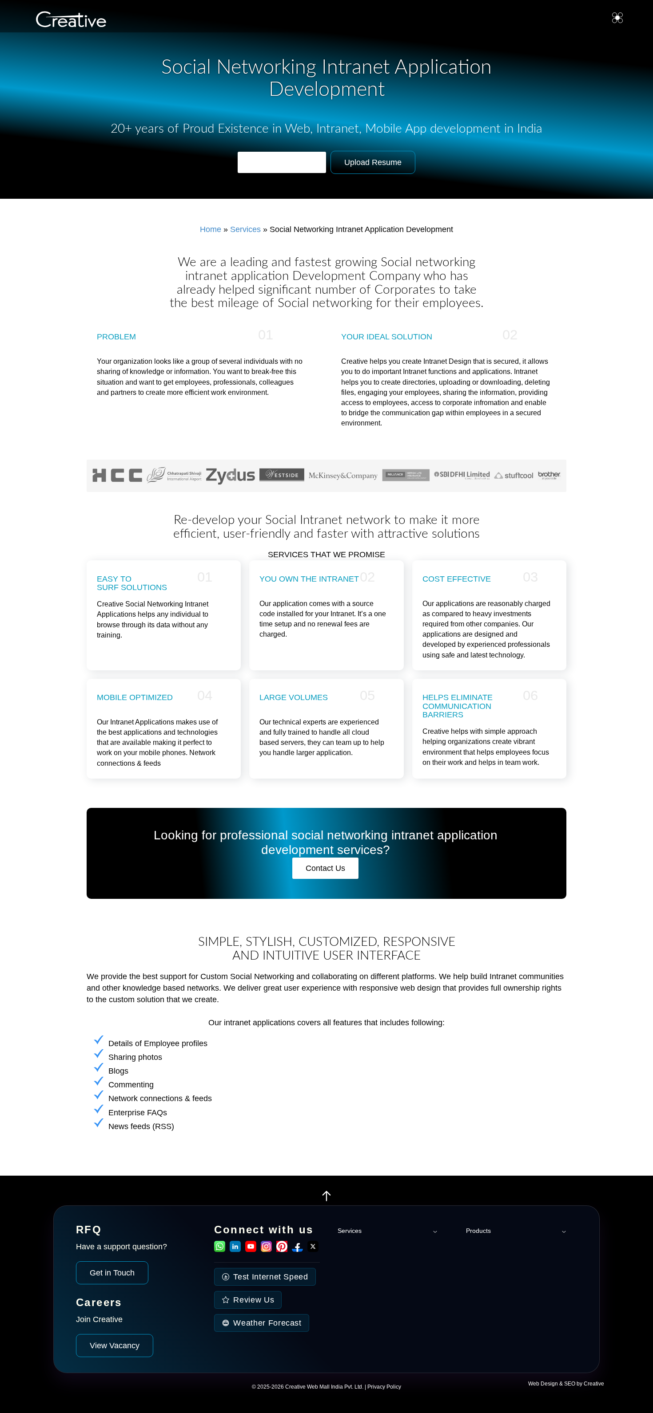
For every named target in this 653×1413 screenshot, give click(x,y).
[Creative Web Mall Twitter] (313, 1249)
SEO (569, 1384)
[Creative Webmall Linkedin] (235, 1249)
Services (245, 229)
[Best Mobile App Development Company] (326, 1199)
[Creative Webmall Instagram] (266, 1249)
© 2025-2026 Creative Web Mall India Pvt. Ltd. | (309, 1387)
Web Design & (546, 1384)
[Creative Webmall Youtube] (250, 1249)
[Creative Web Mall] (67, 21)
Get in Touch (112, 1272)
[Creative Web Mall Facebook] (297, 1249)
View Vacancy (114, 1345)
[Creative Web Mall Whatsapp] (219, 1249)
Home (210, 229)
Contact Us (325, 868)
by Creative (590, 1384)
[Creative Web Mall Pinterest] (281, 1246)
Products (478, 1230)
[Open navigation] (617, 18)
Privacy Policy (384, 1387)
